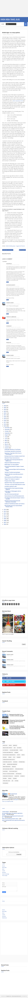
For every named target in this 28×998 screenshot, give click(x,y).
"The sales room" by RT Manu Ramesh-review (15, 484)
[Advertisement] (8, 8)
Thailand (15, 778)
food (14, 757)
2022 (5, 413)
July (6, 436)
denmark (16, 752)
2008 (5, 520)
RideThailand (18, 773)
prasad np (8, 342)
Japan (4, 764)
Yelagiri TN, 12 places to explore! (12, 479)
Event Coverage (5, 874)
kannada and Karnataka (12, 764)
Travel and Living (6, 780)
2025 (5, 407)
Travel (3, 870)
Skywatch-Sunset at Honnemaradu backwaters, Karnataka (12, 501)
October (7, 431)
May (6, 440)
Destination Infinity (10, 285)
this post (16, 799)
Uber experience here (18, 100)
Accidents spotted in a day (11, 486)
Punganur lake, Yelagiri (10, 480)
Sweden (9, 778)
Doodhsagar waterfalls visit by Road (13, 451)
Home (2, 24)
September (7, 433)
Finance (9, 757)
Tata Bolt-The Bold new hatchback (12, 472)
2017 (5, 422)
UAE (12, 780)
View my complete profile (7, 801)
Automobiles (5, 750)
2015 (5, 426)
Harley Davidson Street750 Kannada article (14, 496)
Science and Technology (8, 776)
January (7, 447)
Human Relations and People (9, 759)
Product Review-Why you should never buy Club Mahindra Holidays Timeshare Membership (17, 727)
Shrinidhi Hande (10, 302)
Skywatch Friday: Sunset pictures (12, 457)
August (6, 434)
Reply (7, 299)
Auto (3, 869)
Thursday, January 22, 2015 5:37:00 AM (13, 356)
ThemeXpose (8, 996)
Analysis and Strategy (7, 747)
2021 (5, 414)
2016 (5, 424)
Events (23, 754)
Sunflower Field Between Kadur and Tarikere (14, 503)
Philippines (5, 771)
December (7, 427)
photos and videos (13, 771)
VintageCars (5, 783)
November (7, 429)
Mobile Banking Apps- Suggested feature (15, 246)
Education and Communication (9, 754)
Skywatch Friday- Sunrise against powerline (14, 482)
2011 (5, 515)
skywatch (22, 776)
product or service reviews (8, 773)
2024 (5, 409)
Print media (4, 875)
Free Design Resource (16, 996)
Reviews (4, 872)
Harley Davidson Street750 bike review (13, 477)
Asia (14, 747)
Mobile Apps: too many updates (12, 464)
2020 (5, 416)
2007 (5, 522)
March (6, 444)
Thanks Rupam (5, 811)
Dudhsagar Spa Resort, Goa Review (12, 449)
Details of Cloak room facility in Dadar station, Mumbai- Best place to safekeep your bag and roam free (17, 733)
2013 (5, 511)
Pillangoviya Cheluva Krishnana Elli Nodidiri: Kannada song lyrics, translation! (17, 721)
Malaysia (14, 766)
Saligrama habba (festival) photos (12, 462)
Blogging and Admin (14, 750)
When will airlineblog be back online (10, 818)
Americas (15, 745)
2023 (5, 411)
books (21, 750)
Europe (18, 754)
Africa (10, 745)
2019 (5, 418)
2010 (5, 516)
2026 (5, 405)
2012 (5, 513)
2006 (5, 524)
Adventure (5, 745)
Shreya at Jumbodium (11, 316)
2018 (5, 420)
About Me (4, 867)
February (7, 446)
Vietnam (16, 780)
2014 (5, 509)
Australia (19, 747)
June (6, 438)
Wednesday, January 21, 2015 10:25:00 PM (13, 327)
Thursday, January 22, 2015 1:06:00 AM (13, 343)
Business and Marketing (8, 752)
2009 (5, 518)
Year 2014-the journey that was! (12, 494)
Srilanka (4, 778)
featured (5, 757)
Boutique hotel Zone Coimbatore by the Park (15, 456)
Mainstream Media (6, 766)
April (6, 442)
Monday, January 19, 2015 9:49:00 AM (12, 286)
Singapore (17, 776)
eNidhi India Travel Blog (10, 19)
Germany (18, 757)
